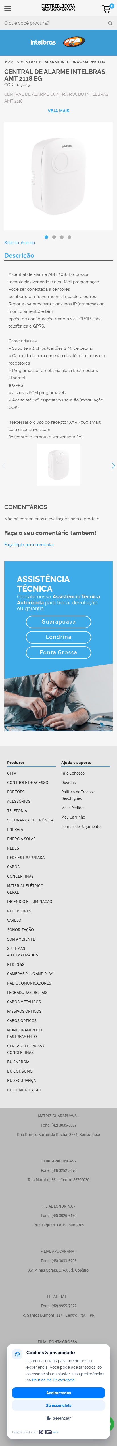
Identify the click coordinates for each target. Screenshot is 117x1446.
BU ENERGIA (18, 1062)
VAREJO (14, 920)
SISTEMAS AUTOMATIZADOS (22, 952)
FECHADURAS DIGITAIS (27, 993)
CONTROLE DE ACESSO (27, 783)
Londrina (59, 637)
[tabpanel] (58, 177)
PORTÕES (15, 792)
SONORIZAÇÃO (20, 930)
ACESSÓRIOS (18, 801)
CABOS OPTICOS (22, 1021)
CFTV (11, 773)
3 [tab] (61, 237)
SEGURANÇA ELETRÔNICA (30, 820)
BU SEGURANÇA (21, 1081)
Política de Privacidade (53, 1380)
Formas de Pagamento (81, 827)
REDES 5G (15, 965)
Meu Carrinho (73, 817)
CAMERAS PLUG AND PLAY (30, 974)
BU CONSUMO (20, 1071)
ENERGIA (15, 830)
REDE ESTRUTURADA (26, 858)
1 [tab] (46, 237)
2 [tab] (54, 237)
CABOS (13, 867)
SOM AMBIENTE (21, 939)
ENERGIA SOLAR (21, 839)
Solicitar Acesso (19, 242)
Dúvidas (68, 783)
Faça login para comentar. (29, 544)
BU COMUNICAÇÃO (24, 1090)
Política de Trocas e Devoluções (78, 795)
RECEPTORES (19, 911)
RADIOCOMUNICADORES (29, 983)
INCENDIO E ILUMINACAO (29, 902)
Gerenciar (62, 1418)
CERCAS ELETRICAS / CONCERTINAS (25, 1049)
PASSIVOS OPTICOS (24, 1011)
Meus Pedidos (73, 808)
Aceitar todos (58, 1393)
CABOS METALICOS (24, 1002)
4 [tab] (69, 237)
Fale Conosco (73, 773)
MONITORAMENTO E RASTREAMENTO (25, 1033)
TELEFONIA (17, 811)
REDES (13, 848)
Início (8, 62)
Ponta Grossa (58, 653)
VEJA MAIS (58, 110)
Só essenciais (58, 1405)
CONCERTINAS (20, 876)
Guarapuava (58, 622)
